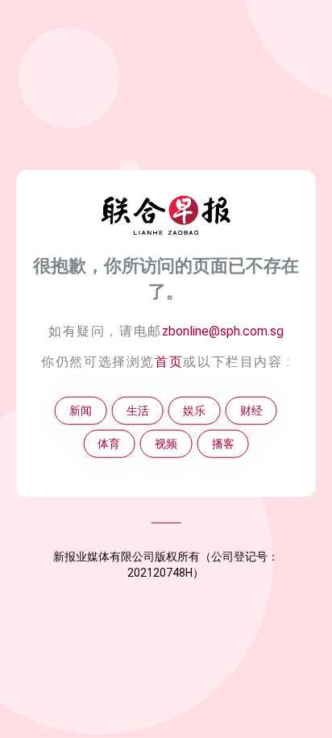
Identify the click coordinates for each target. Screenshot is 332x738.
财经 (251, 411)
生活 (138, 411)
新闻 (80, 411)
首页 (169, 361)
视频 (166, 444)
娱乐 (194, 411)
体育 (109, 444)
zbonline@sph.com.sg (223, 330)
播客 (223, 444)
